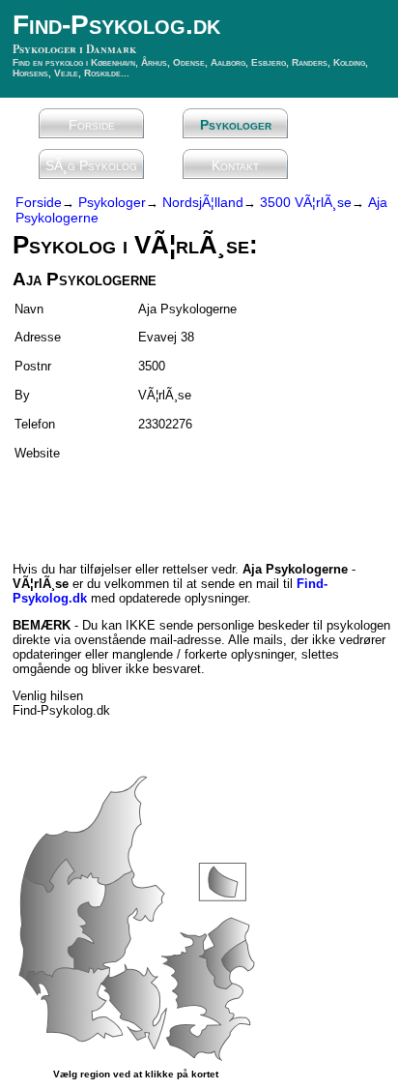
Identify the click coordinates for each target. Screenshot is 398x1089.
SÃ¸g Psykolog (91, 165)
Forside (92, 124)
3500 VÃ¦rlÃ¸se (306, 202)
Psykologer (235, 124)
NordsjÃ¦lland (202, 202)
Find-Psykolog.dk (116, 25)
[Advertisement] (126, 503)
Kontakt (235, 165)
